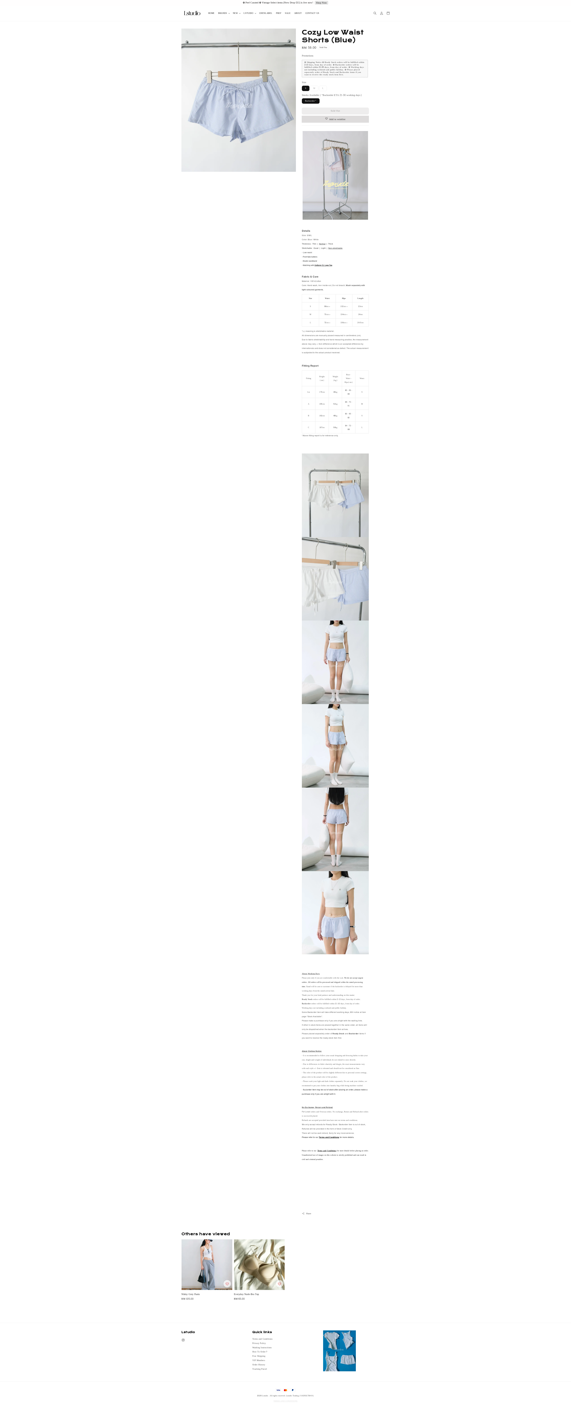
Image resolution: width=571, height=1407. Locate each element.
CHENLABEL (265, 13)
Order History (258, 1365)
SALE (288, 13)
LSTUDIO (248, 13)
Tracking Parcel (259, 1369)
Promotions (307, 56)
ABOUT (298, 13)
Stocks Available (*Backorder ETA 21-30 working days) (332, 95)
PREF (278, 13)
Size (304, 82)
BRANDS (222, 13)
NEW (235, 13)
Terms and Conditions (262, 1339)
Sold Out (335, 111)
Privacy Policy (259, 1343)
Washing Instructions (262, 1347)
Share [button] (308, 1213)
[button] (375, 13)
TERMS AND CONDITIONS (285, 1401)
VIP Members (258, 1360)
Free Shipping (258, 1356)
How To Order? (260, 1352)
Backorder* (310, 101)
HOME (211, 13)
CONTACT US (312, 13)
